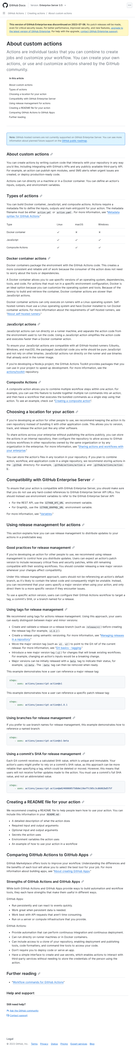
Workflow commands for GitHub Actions (38, 982)
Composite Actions (22, 382)
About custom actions (60, 13)
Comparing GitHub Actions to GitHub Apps (47, 854)
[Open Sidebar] (4, 13)
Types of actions (22, 195)
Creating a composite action (72, 400)
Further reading (21, 973)
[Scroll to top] (127, 1048)
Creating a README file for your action (43, 802)
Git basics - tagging (68, 647)
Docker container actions (26, 258)
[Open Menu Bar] (129, 5)
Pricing (64, 1043)
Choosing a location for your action (40, 411)
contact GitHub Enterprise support (99, 31)
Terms (34, 1043)
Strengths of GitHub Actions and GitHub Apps (43, 882)
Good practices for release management (39, 548)
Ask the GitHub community (24, 1010)
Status (54, 1043)
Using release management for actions (44, 524)
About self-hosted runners (23, 313)
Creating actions (36, 13)
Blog (92, 1043)
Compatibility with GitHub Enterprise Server (49, 479)
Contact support (18, 1015)
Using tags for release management (35, 609)
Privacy (44, 1043)
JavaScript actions (21, 324)
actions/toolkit (16, 371)
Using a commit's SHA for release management (44, 754)
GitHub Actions (16, 13)
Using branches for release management (39, 718)
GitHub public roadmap (74, 140)
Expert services (78, 1043)
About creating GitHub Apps (72, 871)
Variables (46, 513)
